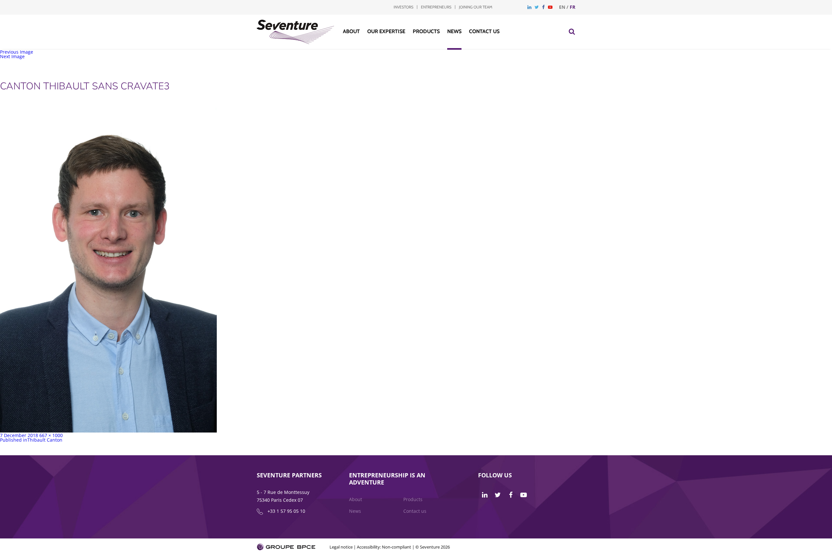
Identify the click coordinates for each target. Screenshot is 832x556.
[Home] (295, 42)
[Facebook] (543, 7)
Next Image (12, 56)
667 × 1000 (51, 435)
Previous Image (16, 52)
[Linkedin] (529, 7)
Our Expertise (386, 31)
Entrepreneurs (436, 7)
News (454, 31)
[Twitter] (537, 7)
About (351, 31)
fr (572, 7)
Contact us (484, 31)
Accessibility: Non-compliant (384, 547)
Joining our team (475, 7)
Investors (403, 7)
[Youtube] (550, 7)
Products (426, 31)
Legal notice (341, 547)
